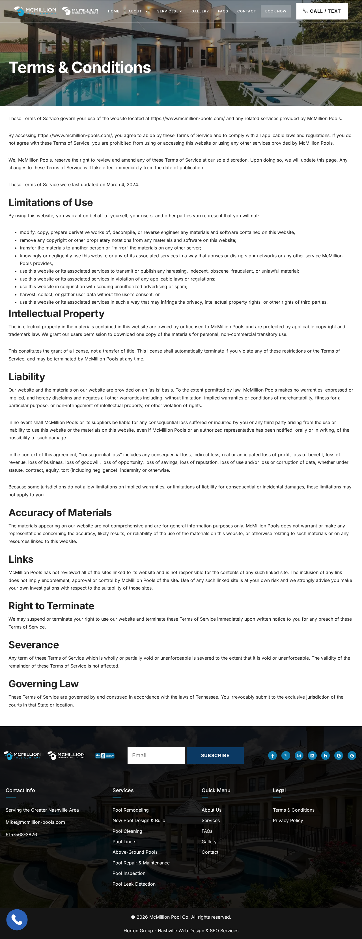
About (135, 11)
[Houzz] (325, 755)
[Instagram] (299, 755)
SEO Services (224, 930)
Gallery (200, 11)
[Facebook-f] (272, 755)
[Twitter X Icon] (285, 755)
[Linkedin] (312, 755)
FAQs (223, 11)
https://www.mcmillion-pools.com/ (188, 118)
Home (113, 11)
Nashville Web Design (181, 930)
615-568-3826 (21, 834)
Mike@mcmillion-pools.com (35, 822)
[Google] (338, 755)
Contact (246, 11)
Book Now (275, 11)
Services (166, 11)
